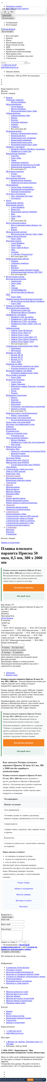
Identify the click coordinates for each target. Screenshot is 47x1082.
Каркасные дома (13, 474)
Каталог (4, 1007)
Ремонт (9, 496)
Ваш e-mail (5, 924)
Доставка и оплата (14, 6)
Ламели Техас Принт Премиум (24, 339)
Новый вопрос (7, 917)
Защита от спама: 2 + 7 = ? (12, 942)
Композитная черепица (16, 153)
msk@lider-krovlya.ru (9, 67)
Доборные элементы (15, 100)
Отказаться (38, 1079)
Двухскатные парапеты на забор (25, 366)
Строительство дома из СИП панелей (22, 516)
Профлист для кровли (15, 147)
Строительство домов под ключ (19, 469)
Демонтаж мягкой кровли (17, 507)
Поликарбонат (12, 185)
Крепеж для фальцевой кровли (24, 133)
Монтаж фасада (12, 489)
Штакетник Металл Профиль (23, 312)
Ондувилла (16, 198)
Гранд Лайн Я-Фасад (20, 247)
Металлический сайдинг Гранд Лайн (27, 234)
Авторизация (11, 23)
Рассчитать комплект (23, 588)
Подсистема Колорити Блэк (23, 420)
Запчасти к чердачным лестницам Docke (28, 451)
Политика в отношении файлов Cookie (22, 974)
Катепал (14, 120)
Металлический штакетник (17, 308)
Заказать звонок (13, 72)
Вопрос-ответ (12, 675)
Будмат (14, 174)
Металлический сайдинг (16, 232)
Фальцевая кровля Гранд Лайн (24, 145)
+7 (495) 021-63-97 (9, 65)
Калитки (14, 400)
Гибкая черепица (13, 113)
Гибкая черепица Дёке (20, 115)
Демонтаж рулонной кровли (18, 509)
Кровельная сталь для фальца (23, 138)
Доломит (15, 252)
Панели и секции (18, 409)
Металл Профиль (18, 102)
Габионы (10, 427)
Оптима (14, 288)
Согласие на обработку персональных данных (25, 976)
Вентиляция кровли (14, 478)
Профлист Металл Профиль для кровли (28, 149)
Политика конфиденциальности (19, 972)
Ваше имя (5, 919)
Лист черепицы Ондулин (22, 196)
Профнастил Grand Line (21, 151)
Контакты (10, 530)
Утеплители (11, 482)
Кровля (9, 97)
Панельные (16, 348)
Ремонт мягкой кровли (15, 498)
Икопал (14, 118)
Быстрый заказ (23, 596)
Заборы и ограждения (15, 306)
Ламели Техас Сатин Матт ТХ (24, 337)
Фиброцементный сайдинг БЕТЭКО (26, 272)
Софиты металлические (16, 236)
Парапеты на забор (14, 364)
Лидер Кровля (17, 106)
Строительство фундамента (18, 525)
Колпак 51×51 (17, 359)
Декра (13, 160)
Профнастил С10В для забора (23, 319)
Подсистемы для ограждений (18, 418)
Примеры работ (12, 494)
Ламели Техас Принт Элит (22, 341)
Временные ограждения (16, 395)
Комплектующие (18, 453)
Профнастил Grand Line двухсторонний (28, 442)
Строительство (12, 512)
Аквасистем (16, 281)
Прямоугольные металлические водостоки (24, 299)
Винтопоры (11, 429)
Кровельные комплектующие (18, 480)
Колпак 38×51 (17, 357)
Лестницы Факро (13, 458)
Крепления (15, 404)
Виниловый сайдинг (15, 205)
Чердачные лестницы (20, 456)
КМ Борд (15, 268)
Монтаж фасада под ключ (17, 994)
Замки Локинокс (18, 384)
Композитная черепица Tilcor (23, 167)
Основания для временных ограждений (28, 406)
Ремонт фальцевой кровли (17, 500)
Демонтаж (10, 505)
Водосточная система (15, 277)
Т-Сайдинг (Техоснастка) (22, 254)
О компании (11, 527)
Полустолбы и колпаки (16, 375)
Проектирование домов (16, 514)
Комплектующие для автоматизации (21, 413)
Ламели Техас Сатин (20, 335)
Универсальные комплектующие (25, 270)
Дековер (14, 261)
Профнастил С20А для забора (23, 321)
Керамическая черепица (21, 180)
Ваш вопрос (6, 929)
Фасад (8, 200)
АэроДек (15, 156)
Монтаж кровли (13, 487)
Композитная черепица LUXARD (25, 165)
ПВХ (8, 294)
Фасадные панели (13, 241)
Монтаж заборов (13, 491)
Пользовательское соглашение (19, 981)
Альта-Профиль (17, 207)
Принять (30, 1079)
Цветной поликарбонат (21, 192)
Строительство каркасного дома (20, 523)
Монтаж (9, 485)
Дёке (13, 218)
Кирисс (14, 230)
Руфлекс (14, 124)
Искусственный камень (16, 223)
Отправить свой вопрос (11, 952)
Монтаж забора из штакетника (19, 1001)
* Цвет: (4, 625)
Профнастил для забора (16, 315)
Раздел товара (23, 883)
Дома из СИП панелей (15, 471)
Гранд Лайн (16, 158)
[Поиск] (29, 63)
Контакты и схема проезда (17, 983)
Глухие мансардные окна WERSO (25, 465)
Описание (10, 673)
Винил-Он (15, 209)
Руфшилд (15, 127)
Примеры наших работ (16, 1003)
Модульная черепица (15, 171)
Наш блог (10, 532)
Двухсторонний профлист (17, 438)
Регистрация (11, 25)
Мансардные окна (13, 447)
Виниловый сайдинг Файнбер (24, 212)
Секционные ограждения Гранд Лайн (22, 346)
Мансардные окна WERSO (17, 462)
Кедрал (14, 265)
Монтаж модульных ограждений (20, 998)
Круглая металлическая (16, 279)
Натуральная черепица (15, 178)
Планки (14, 393)
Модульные (16, 350)
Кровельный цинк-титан (21, 142)
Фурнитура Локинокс (15, 380)
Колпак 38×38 (17, 355)
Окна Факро (11, 467)
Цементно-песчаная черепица (23, 183)
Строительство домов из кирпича (20, 521)
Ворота (14, 397)
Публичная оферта (14, 979)
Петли (13, 391)
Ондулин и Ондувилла (16, 194)
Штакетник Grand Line (20, 310)
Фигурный (15, 444)
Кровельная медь (18, 136)
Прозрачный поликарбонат (22, 189)
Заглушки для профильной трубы (20, 424)
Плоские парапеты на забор (23, 368)
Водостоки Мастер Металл (22, 292)
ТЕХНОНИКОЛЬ (18, 290)
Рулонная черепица (19, 122)
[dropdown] (2, 2)
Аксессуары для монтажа (22, 187)
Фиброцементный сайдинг (17, 259)
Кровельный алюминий (21, 140)
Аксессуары (16, 382)
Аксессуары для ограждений (18, 422)
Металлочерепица (13, 104)
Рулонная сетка (12, 431)
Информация (6, 963)
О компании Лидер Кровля (17, 967)
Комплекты (16, 402)
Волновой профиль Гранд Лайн (24, 373)
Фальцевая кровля (14, 131)
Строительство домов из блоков (19, 518)
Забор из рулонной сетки (16, 433)
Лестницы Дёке (12, 449)
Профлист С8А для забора (22, 317)
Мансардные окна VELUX (17, 460)
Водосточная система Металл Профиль (27, 301)
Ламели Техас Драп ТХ (21, 333)
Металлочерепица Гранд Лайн (24, 111)
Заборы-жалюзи (13, 328)
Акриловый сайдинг (15, 203)
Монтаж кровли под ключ (17, 992)
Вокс (13, 214)
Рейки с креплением (19, 415)
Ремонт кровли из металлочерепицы (21, 503)
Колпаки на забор (13, 353)
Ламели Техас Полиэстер (21, 330)
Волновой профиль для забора (19, 371)
